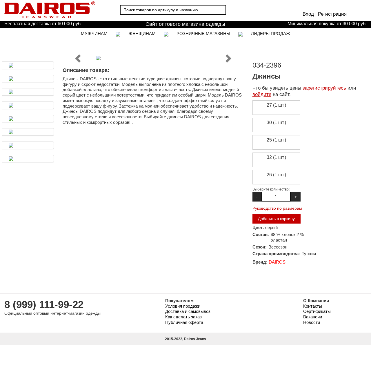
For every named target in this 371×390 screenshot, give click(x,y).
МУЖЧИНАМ (94, 33)
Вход (308, 14)
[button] (78, 58)
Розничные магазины (203, 33)
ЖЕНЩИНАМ (142, 33)
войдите (261, 94)
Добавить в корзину (276, 218)
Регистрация (332, 14)
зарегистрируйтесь (324, 88)
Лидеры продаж (270, 33)
